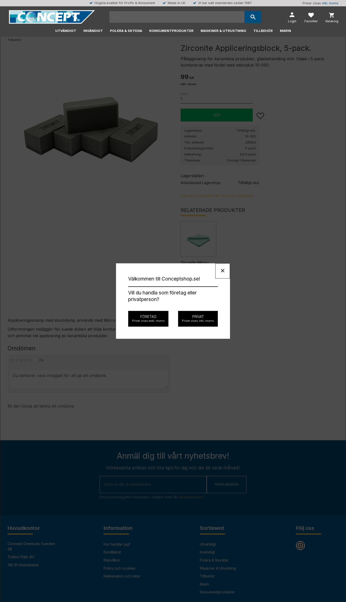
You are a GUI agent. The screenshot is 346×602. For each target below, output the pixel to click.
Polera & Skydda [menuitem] (126, 31)
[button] (311, 18)
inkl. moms (330, 3)
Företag (148, 318)
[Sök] (253, 17)
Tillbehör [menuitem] (263, 31)
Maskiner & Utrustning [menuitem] (223, 31)
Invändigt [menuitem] (93, 31)
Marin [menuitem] (285, 31)
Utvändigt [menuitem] (65, 31)
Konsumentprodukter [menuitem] (171, 31)
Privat (198, 318)
